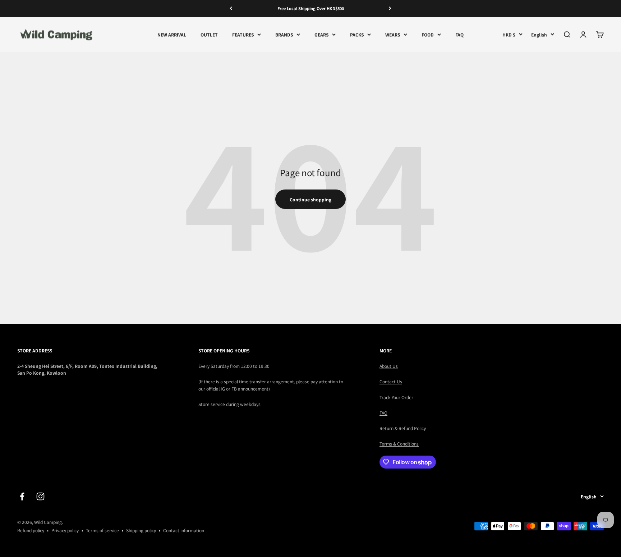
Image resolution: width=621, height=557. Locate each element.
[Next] (390, 8)
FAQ (459, 34)
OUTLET (209, 34)
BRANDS (284, 34)
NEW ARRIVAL (171, 34)
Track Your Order (396, 397)
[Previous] (231, 8)
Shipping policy (141, 530)
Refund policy (30, 530)
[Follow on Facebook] (22, 496)
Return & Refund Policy (403, 428)
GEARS (321, 34)
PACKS (357, 34)
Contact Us (391, 381)
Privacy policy (65, 530)
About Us (389, 366)
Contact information (183, 530)
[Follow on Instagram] (40, 496)
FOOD (428, 34)
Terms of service (102, 530)
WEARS (392, 34)
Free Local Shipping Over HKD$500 (310, 8)
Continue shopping (310, 199)
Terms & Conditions (399, 443)
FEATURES (243, 34)
